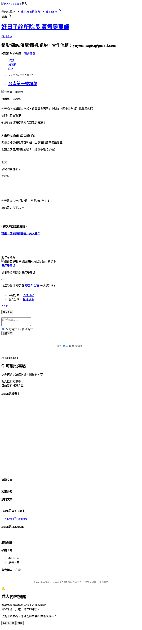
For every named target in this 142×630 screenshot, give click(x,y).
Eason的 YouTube (17, 518)
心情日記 (28, 295)
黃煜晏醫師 (8, 265)
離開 (20, 623)
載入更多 (7, 312)
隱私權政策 (90, 582)
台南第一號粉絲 (22, 83)
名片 (11, 69)
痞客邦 (29, 285)
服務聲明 (103, 582)
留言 (36, 285)
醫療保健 (29, 53)
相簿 (11, 60)
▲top (4, 305)
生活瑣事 (28, 299)
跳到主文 (6, 36)
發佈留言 (7, 333)
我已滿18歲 (8, 623)
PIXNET (45, 582)
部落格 (12, 64)
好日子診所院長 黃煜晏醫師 (35, 27)
